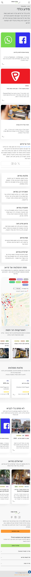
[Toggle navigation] (29, 2)
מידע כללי (23, 6)
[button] (2, 2)
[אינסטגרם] (15, 517)
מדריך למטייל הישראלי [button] (24, 551)
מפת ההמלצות (15, 531)
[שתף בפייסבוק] (12, 163)
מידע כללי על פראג (25, 147)
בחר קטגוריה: (25, 288)
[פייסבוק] (19, 517)
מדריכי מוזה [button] (27, 563)
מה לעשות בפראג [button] (25, 557)
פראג (28, 6)
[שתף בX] (18, 163)
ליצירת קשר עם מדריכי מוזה (21, 575)
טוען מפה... (16, 309)
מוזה (16, 573)
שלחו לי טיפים (15, 545)
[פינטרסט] (12, 517)
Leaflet (26, 325)
